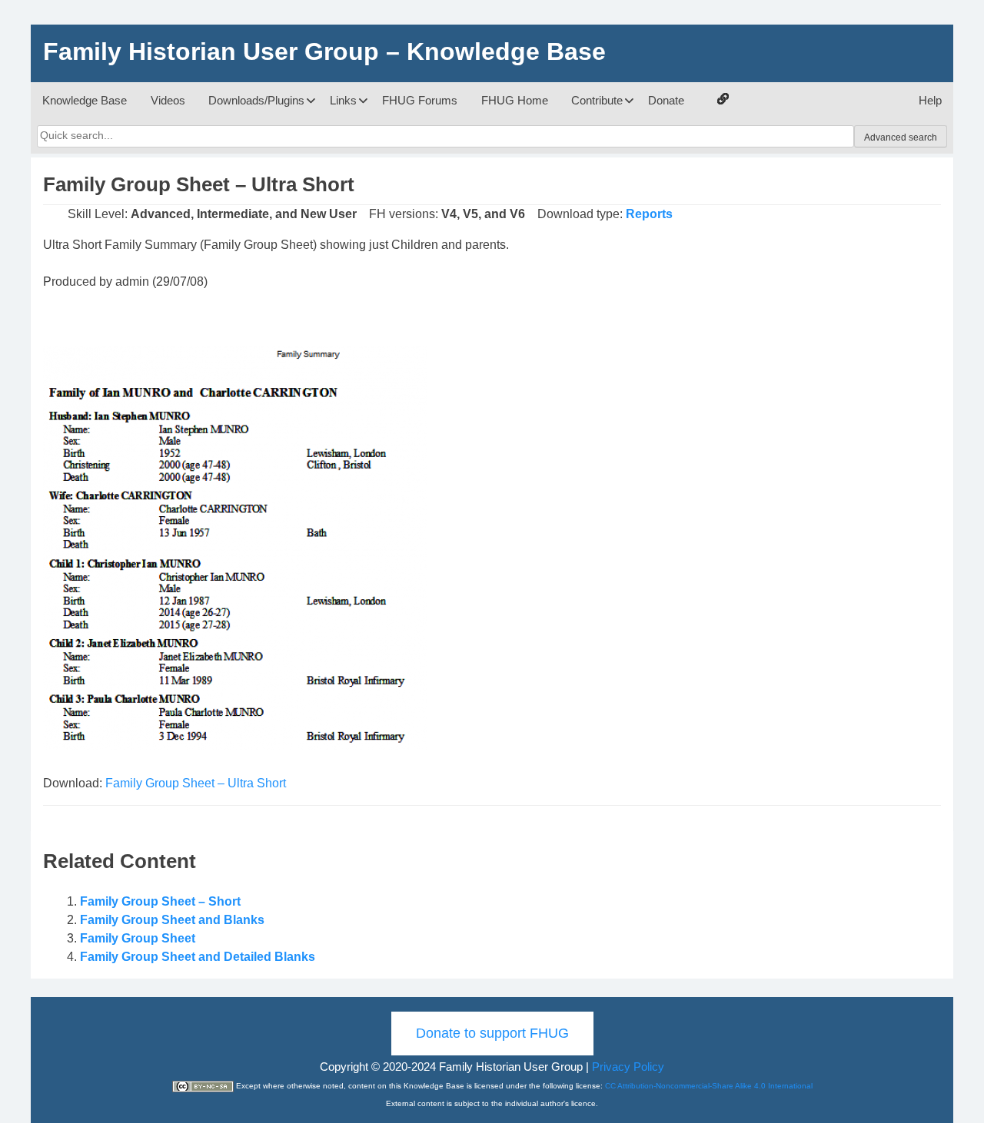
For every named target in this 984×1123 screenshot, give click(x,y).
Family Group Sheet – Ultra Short (195, 783)
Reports (649, 213)
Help (930, 100)
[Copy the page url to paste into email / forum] (722, 100)
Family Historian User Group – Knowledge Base (324, 51)
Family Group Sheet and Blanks (172, 919)
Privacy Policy (628, 1066)
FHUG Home (514, 100)
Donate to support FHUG (492, 1033)
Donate (666, 100)
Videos (168, 100)
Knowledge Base (84, 100)
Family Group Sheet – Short (160, 901)
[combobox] (445, 136)
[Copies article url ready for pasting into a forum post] (723, 99)
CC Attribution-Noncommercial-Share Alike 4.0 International (709, 1086)
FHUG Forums (419, 100)
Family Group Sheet (137, 938)
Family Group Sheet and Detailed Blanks (197, 956)
